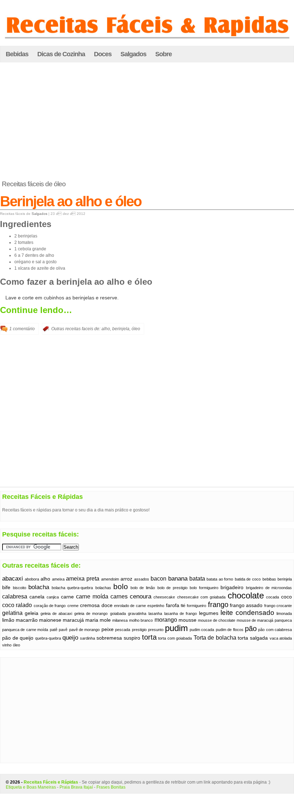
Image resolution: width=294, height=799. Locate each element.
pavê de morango (84, 629)
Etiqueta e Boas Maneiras (31, 787)
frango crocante (278, 605)
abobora (32, 579)
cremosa (90, 605)
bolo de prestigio (172, 588)
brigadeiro (231, 587)
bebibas (269, 579)
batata (197, 579)
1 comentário (22, 328)
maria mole (98, 620)
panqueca (283, 620)
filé (183, 605)
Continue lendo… (36, 310)
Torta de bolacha (215, 638)
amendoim (110, 579)
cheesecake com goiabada (201, 597)
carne (67, 597)
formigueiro (196, 605)
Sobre (163, 54)
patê (53, 629)
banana (178, 578)
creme (73, 605)
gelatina (12, 613)
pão (251, 628)
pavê (63, 629)
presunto (155, 629)
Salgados (133, 54)
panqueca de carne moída (25, 629)
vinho (6, 645)
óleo (136, 328)
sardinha (87, 638)
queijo (70, 637)
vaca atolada (281, 638)
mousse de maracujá (255, 620)
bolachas (103, 588)
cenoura (140, 596)
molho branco (141, 620)
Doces (103, 54)
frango (218, 604)
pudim (176, 628)
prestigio (139, 629)
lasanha (155, 613)
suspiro (132, 638)
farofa (172, 605)
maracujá (73, 620)
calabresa (14, 596)
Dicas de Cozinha (61, 54)
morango (166, 620)
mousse (187, 620)
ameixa (58, 579)
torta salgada (253, 638)
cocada (272, 597)
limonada (284, 613)
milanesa (120, 620)
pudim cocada (202, 629)
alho (105, 328)
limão (8, 620)
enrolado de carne (130, 605)
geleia (31, 613)
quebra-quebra (48, 638)
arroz (126, 579)
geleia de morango (91, 613)
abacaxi (12, 578)
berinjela (120, 328)
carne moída (92, 596)
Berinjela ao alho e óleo (70, 201)
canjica (53, 597)
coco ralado (17, 605)
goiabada (118, 613)
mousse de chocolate (216, 620)
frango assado (246, 605)
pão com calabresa (275, 629)
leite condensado (247, 612)
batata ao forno (220, 579)
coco (286, 597)
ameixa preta (82, 579)
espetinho (155, 605)
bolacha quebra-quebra (72, 588)
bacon (158, 579)
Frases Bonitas (110, 787)
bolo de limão (143, 588)
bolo (120, 586)
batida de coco (248, 579)
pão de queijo (17, 638)
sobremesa (109, 638)
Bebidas (17, 54)
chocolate (246, 595)
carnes (119, 596)
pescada (122, 629)
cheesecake (164, 597)
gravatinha (137, 613)
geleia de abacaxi (56, 613)
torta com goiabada (175, 638)
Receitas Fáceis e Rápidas (51, 782)
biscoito (19, 588)
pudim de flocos (229, 629)
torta (149, 637)
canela (36, 597)
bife (6, 587)
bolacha (38, 587)
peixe (107, 629)
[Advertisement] (147, 121)
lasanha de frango (180, 613)
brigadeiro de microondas (269, 588)
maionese (50, 620)
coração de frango (50, 605)
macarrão (27, 620)
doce (107, 605)
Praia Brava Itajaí (76, 787)
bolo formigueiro (204, 588)
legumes (208, 613)
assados (141, 579)
